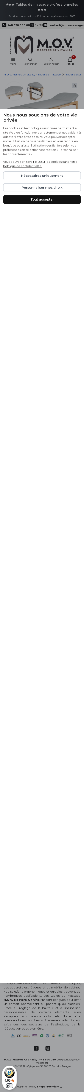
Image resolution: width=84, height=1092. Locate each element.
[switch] (9, 1085)
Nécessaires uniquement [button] (42, 176)
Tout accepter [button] (42, 199)
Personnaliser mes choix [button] (42, 187)
